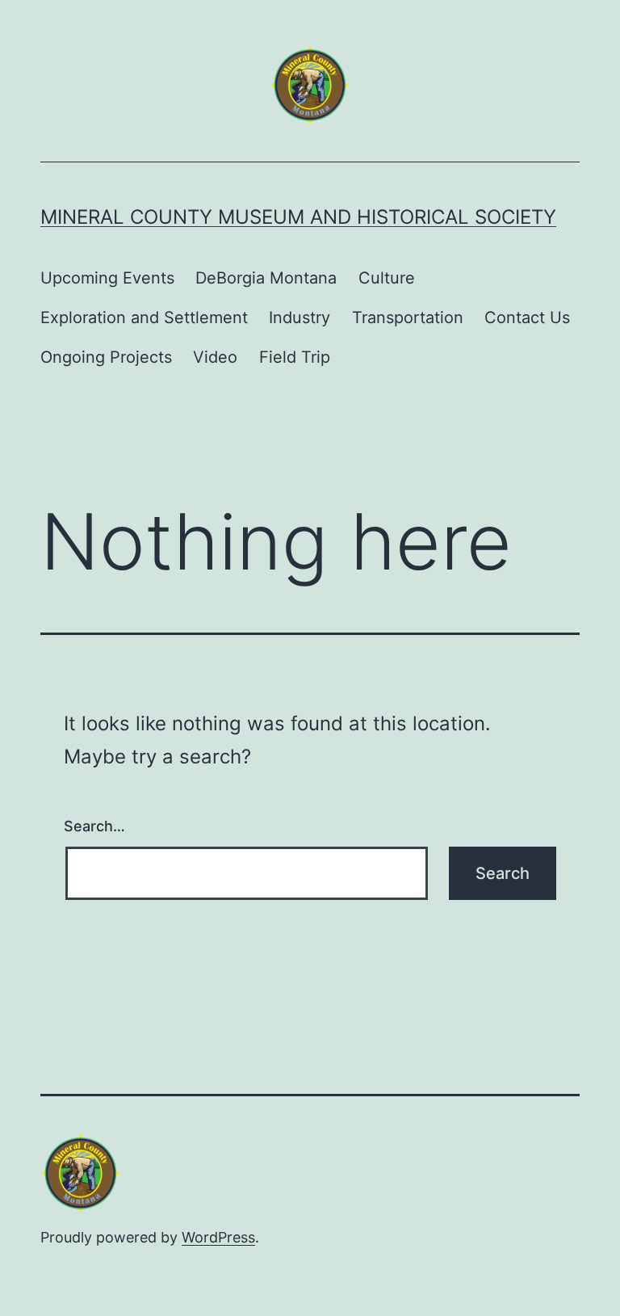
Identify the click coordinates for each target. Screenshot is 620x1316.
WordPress (218, 1237)
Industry (299, 317)
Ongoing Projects (106, 357)
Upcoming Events (107, 278)
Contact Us (527, 317)
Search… (94, 826)
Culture (386, 278)
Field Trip (294, 357)
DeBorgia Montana (266, 278)
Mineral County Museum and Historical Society (298, 217)
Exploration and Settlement (144, 317)
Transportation (407, 317)
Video (215, 357)
